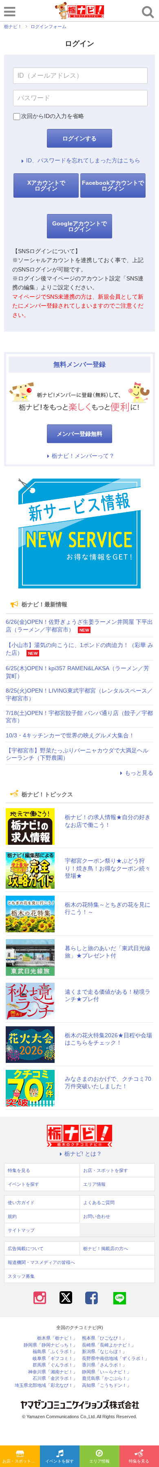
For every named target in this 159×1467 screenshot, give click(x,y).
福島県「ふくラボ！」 (55, 1351)
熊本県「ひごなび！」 (104, 1338)
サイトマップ (21, 1230)
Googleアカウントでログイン (79, 226)
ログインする (79, 138)
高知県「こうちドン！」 (106, 1385)
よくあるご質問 (99, 1202)
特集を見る (19, 1170)
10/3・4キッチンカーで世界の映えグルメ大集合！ (70, 735)
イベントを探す (59, 1461)
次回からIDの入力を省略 (52, 116)
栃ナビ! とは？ (83, 1153)
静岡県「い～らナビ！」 (106, 1372)
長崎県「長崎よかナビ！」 (109, 1345)
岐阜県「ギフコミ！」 (55, 1358)
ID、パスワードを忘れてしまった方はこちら (83, 160)
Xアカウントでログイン (46, 185)
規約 (12, 1216)
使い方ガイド (21, 1202)
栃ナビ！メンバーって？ (83, 456)
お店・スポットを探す (21, 1461)
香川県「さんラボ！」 (104, 1365)
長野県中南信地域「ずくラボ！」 (115, 1358)
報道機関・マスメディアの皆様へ (41, 1262)
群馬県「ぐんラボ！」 (55, 1365)
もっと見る (139, 773)
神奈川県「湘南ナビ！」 (52, 1372)
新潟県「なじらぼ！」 (104, 1351)
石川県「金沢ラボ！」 (55, 1378)
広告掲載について (26, 1248)
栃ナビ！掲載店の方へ (105, 1248)
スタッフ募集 (21, 1276)
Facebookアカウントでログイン (113, 185)
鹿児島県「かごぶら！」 (106, 1378)
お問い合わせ (96, 1216)
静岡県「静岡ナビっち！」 (50, 1345)
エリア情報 (99, 1461)
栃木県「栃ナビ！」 (57, 1338)
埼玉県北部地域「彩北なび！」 (46, 1385)
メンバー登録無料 (79, 434)
